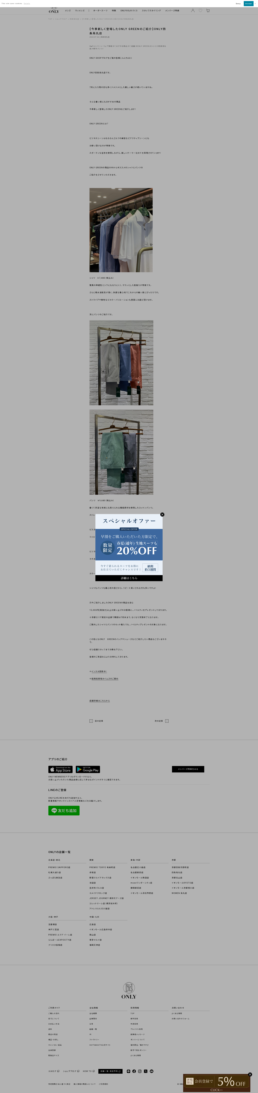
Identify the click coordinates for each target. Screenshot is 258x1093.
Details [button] (27, 3)
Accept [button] (248, 3)
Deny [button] (238, 3)
